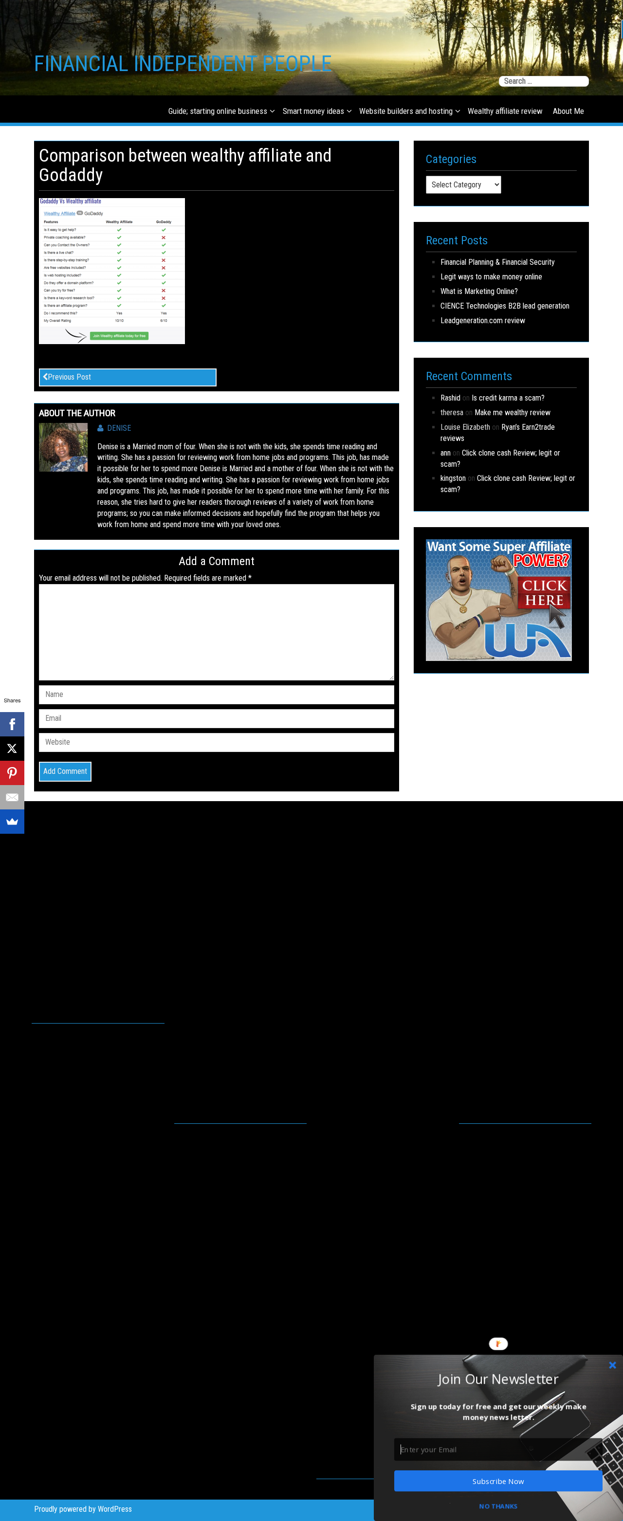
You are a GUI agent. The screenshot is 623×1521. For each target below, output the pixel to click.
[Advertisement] (98, 922)
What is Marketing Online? (479, 291)
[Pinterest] (12, 773)
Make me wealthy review (512, 412)
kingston (453, 478)
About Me (568, 111)
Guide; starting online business (217, 111)
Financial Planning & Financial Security (497, 262)
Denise (119, 428)
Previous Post (69, 377)
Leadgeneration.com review (482, 320)
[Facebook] (12, 724)
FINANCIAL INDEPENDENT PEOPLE (183, 64)
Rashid (450, 398)
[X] (12, 748)
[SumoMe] (12, 821)
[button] (498, 1378)
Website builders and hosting (406, 111)
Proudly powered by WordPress (83, 1509)
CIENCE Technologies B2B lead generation (504, 306)
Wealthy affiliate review (505, 111)
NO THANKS (498, 1506)
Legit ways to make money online (491, 276)
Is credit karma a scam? (508, 398)
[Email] (12, 797)
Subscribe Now (498, 1480)
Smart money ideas (313, 111)
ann (445, 453)
